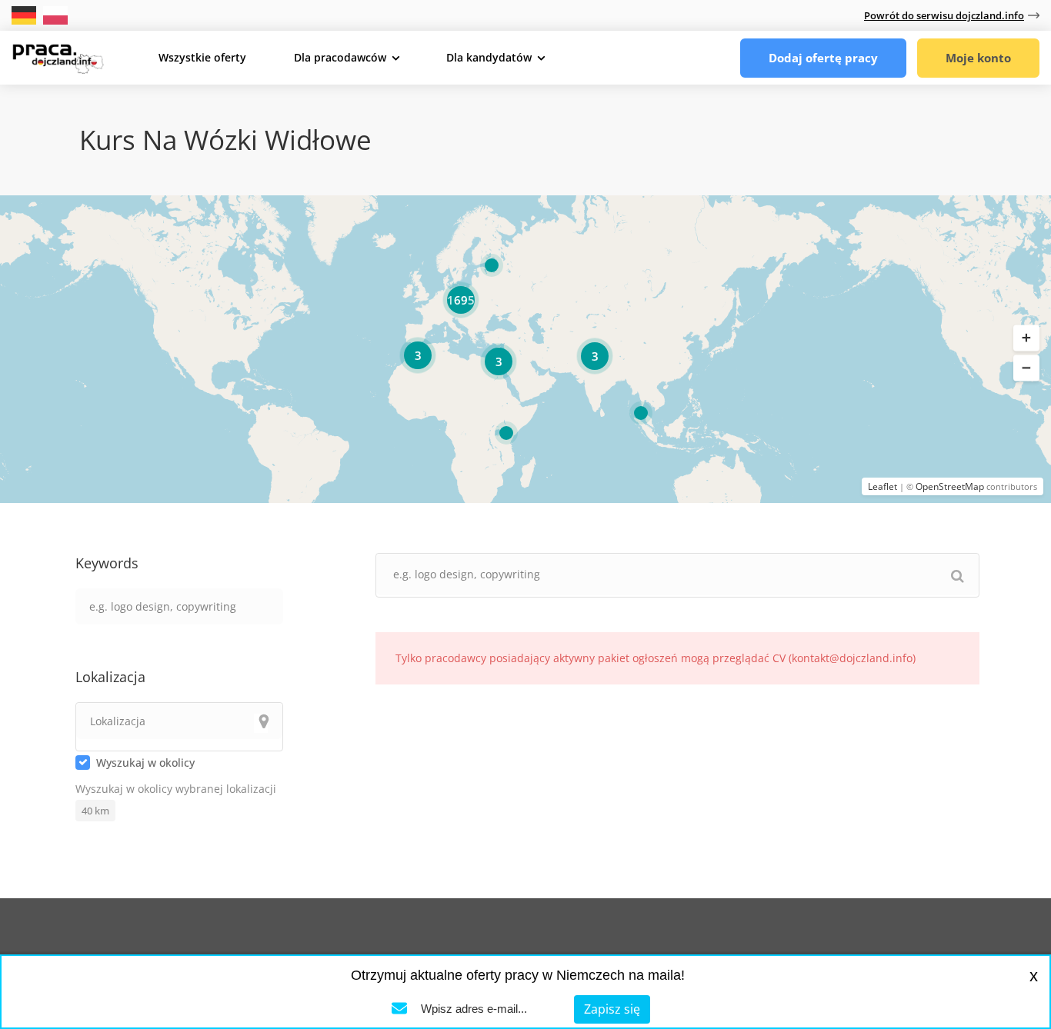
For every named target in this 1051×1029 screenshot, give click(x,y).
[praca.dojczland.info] (58, 56)
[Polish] (55, 14)
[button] (1026, 338)
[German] (25, 14)
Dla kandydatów (489, 57)
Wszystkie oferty (202, 57)
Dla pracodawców (340, 57)
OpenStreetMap (950, 486)
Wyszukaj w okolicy (145, 762)
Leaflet (882, 486)
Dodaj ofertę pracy (823, 57)
